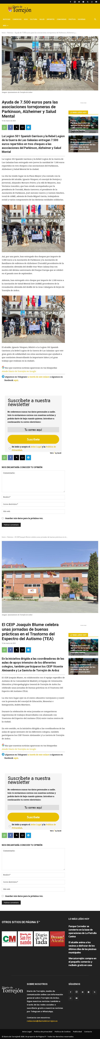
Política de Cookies (63, 1032)
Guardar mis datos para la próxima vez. (24, 518)
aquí (16, 380)
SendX (59, 453)
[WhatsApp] (92, 2)
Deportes (50, 19)
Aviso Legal (36, 447)
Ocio (26, 19)
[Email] (22, 127)
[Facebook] (70, 2)
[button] (95, 19)
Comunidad (61, 19)
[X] (88, 2)
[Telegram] (83, 2)
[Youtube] (96, 2)
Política (72, 19)
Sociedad (81, 19)
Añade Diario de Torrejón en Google (19, 371)
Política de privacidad (43, 1032)
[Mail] (79, 2)
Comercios (17, 19)
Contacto (88, 1032)
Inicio (4, 33)
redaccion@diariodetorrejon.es (42, 1021)
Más (4, 25)
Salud (41, 19)
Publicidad (77, 1032)
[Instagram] (75, 2)
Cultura (33, 19)
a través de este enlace (38, 377)
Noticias (6, 19)
